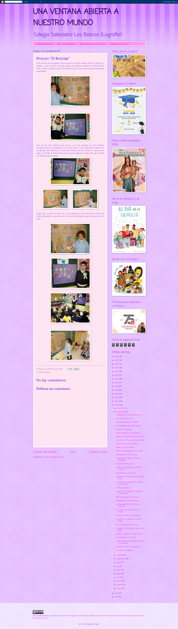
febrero (120, 585)
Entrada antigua (98, 452)
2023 (117, 368)
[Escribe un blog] (71, 369)
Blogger (96, 624)
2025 (117, 360)
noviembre (121, 412)
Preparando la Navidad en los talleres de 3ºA (130, 477)
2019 (117, 383)
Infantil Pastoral (44, 43)
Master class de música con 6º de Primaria (128, 468)
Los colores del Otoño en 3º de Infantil (127, 511)
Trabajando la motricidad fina (127, 500)
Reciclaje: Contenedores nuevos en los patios (130, 529)
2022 (117, 371)
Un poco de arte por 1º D (125, 464)
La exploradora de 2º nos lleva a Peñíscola (128, 505)
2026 (117, 356)
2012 (117, 593)
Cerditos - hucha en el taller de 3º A (129, 534)
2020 (117, 379)
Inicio (73, 452)
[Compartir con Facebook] (76, 369)
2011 (116, 597)
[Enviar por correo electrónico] (69, 369)
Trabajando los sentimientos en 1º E (129, 415)
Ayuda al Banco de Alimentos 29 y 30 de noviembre (130, 542)
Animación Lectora (119, 43)
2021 (117, 375)
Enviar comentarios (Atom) (54, 457)
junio (119, 570)
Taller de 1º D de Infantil (125, 447)
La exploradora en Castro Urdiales (128, 426)
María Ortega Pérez (72, 616)
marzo (119, 581)
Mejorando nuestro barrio (92, 43)
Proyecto (47, 372)
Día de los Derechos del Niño (126, 444)
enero (119, 588)
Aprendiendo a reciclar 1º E (126, 473)
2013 (117, 405)
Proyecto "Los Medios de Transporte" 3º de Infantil (129, 492)
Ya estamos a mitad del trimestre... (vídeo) (129, 520)
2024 (117, 364)
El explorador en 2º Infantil (126, 537)
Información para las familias (127, 422)
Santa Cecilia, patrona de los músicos (130, 436)
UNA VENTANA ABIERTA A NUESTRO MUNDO (76, 17)
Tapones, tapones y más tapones (128, 433)
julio (118, 566)
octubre (120, 555)
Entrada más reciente (44, 452)
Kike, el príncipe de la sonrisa (127, 525)
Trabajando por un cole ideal (126, 454)
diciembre (120, 408)
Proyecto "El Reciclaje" (124, 429)
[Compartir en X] (73, 369)
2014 (117, 401)
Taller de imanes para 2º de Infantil (129, 451)
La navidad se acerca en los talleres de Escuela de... (129, 483)
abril (118, 577)
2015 (117, 397)
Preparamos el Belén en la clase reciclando (128, 459)
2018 (117, 386)
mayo (119, 573)
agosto (119, 562)
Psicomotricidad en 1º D (124, 418)
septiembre (121, 559)
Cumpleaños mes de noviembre (128, 547)
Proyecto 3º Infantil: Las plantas (128, 515)
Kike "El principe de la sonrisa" (127, 497)
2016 (117, 394)
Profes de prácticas (123, 488)
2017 (116, 390)
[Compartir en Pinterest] (78, 369)
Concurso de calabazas (124, 550)
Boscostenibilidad (66, 43)
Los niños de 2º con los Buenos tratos (130, 440)
